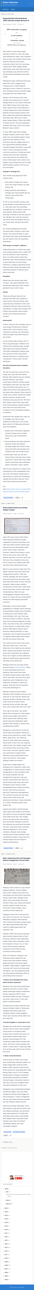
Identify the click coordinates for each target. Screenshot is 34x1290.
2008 (6, 1265)
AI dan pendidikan (20, 667)
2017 (6, 1233)
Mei (7, 1191)
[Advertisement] (17, 1164)
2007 (6, 1269)
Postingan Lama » (8, 1142)
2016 (6, 1236)
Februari (8, 1203)
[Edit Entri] (22, 497)
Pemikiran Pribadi (8, 848)
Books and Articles (8, 497)
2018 (6, 1229)
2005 (6, 1276)
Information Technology (19, 1132)
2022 (6, 1219)
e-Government (7, 1132)
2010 (6, 1258)
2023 (6, 1215)
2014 (6, 1244)
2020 (6, 1222)
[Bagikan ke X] (15, 497)
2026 (6, 1188)
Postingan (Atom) (12, 1147)
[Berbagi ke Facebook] (17, 497)
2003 (6, 1279)
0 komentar (20, 24)
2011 (6, 1254)
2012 (6, 1251)
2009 (6, 1261)
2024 (6, 1211)
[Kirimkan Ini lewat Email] (19, 497)
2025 (6, 1208)
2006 (6, 1272)
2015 (6, 1240)
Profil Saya (5, 9)
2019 (6, 1226)
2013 (6, 1247)
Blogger (22, 1287)
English (13, 9)
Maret (8, 1200)
